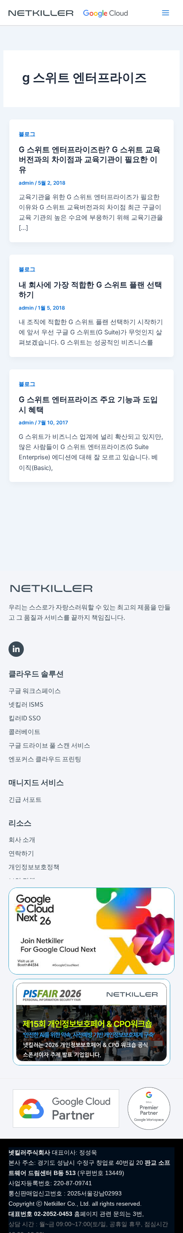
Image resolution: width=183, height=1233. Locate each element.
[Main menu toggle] (165, 13)
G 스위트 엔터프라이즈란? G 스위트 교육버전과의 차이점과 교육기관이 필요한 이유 (89, 159)
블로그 (27, 134)
